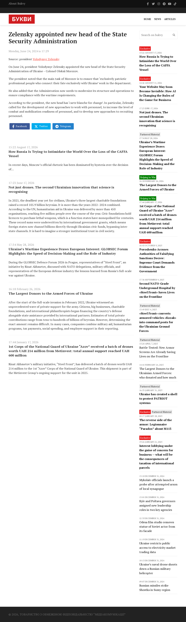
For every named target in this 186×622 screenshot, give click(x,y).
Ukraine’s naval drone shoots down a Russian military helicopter (158, 568)
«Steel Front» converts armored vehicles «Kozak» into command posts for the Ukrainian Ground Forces (157, 322)
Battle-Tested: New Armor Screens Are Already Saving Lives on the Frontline (157, 352)
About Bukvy (17, 3)
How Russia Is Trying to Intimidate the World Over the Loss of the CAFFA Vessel (68, 153)
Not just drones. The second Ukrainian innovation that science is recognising (61, 189)
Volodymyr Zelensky (46, 59)
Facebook (21, 126)
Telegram (65, 126)
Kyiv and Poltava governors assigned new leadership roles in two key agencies (157, 505)
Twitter (43, 126)
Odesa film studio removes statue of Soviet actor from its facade (157, 526)
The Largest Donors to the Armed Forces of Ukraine (51, 293)
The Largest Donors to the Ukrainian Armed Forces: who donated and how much (157, 373)
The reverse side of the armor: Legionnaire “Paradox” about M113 (155, 424)
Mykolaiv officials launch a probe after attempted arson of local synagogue (158, 484)
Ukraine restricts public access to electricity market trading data (157, 547)
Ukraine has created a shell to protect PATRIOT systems (158, 398)
